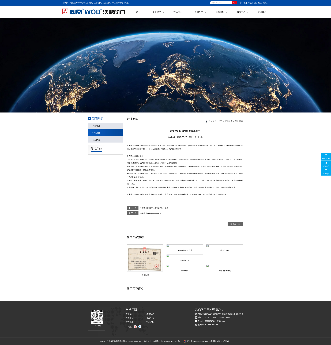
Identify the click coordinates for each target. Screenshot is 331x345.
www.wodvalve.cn (211, 325)
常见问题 (96, 140)
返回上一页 (235, 224)
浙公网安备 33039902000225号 (200, 341)
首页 (138, 12)
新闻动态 (198, 12)
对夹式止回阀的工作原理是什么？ (149, 208)
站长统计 (147, 341)
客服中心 (241, 12)
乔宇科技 (227, 341)
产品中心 (177, 12)
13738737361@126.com (215, 321)
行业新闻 (96, 133)
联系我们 (262, 12)
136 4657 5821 (223, 317)
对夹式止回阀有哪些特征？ (146, 213)
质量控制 (220, 12)
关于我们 (156, 12)
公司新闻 (96, 126)
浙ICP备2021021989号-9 (171, 341)
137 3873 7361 (210, 317)
